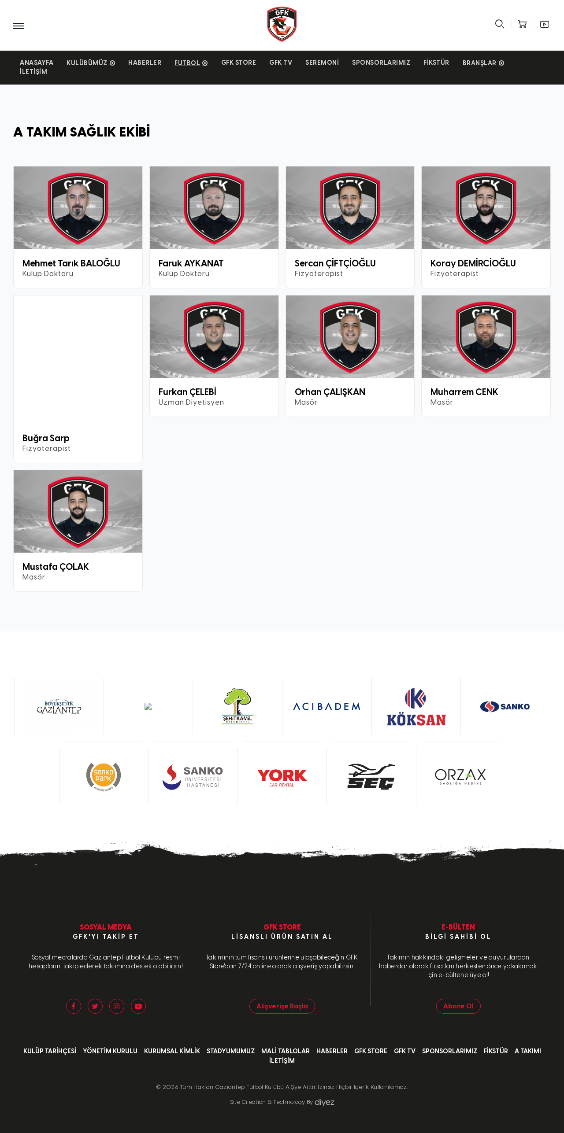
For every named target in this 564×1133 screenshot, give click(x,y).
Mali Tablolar (285, 1051)
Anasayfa (36, 62)
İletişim (33, 72)
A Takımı (528, 1051)
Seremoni (322, 62)
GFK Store (238, 62)
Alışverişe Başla (282, 1006)
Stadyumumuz (231, 1051)
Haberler (144, 62)
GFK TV (280, 62)
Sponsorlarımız (381, 62)
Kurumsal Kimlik (172, 1051)
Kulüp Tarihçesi (49, 1051)
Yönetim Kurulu (110, 1051)
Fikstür (436, 62)
